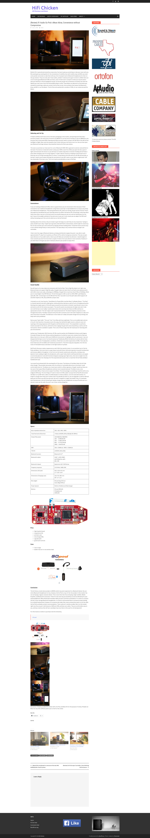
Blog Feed (74, 16)
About (81, 16)
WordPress (101, 836)
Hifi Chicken (45, 8)
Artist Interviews (52, 16)
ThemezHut (116, 836)
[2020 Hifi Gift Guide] (39, 739)
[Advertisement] (103, 253)
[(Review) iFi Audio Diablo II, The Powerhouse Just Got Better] (79, 738)
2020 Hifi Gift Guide (34, 746)
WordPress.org (34, 827)
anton (42, 27)
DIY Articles (64, 16)
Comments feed (34, 825)
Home (33, 16)
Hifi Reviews (41, 16)
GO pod (34, 617)
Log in (32, 820)
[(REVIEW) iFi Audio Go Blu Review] (59, 738)
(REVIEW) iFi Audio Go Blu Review (57, 745)
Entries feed (33, 822)
